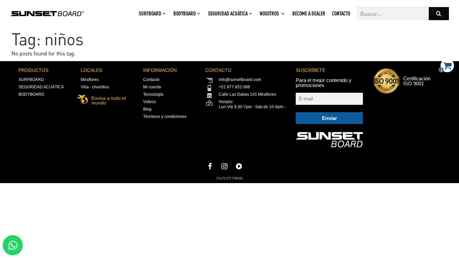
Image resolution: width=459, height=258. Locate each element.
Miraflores (90, 79)
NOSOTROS (269, 13)
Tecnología (153, 94)
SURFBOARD (150, 13)
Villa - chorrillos (95, 87)
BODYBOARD (184, 13)
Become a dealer (308, 13)
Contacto (341, 13)
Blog (147, 109)
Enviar (329, 118)
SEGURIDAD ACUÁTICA (228, 13)
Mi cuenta (152, 87)
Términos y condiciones (164, 116)
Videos (149, 101)
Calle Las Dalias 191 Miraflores (247, 94)
